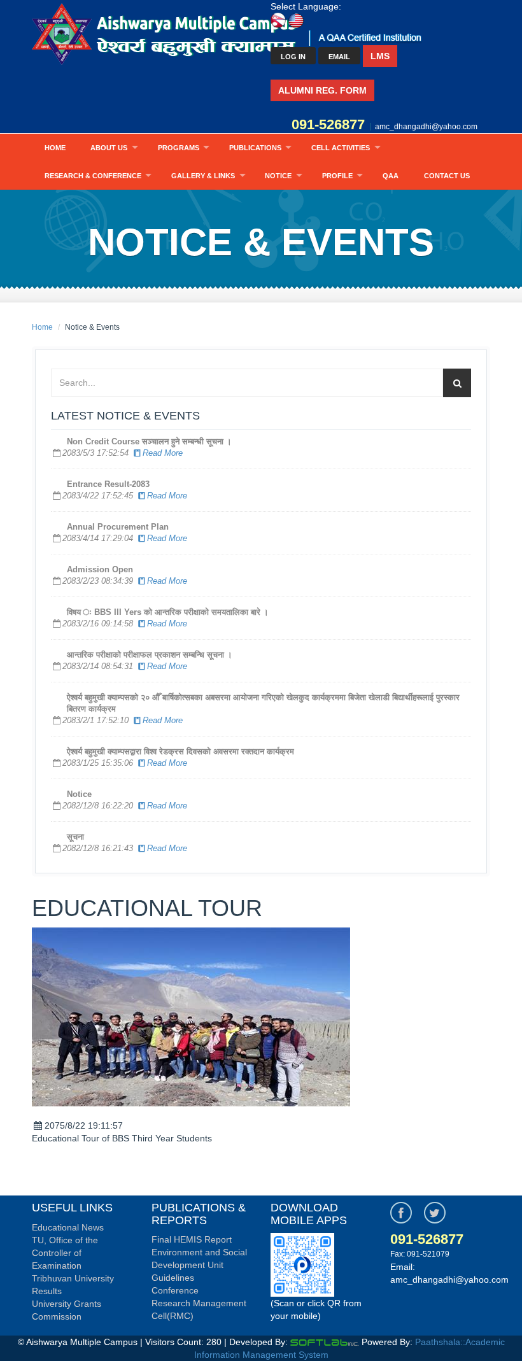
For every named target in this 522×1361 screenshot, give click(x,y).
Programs (178, 148)
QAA (391, 176)
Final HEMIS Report (192, 1239)
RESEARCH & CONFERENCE (93, 176)
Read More (163, 453)
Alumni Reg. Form (322, 90)
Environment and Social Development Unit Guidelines (199, 1265)
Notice (278, 176)
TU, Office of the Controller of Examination (65, 1253)
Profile (337, 176)
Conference (175, 1290)
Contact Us (447, 176)
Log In (293, 56)
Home (55, 148)
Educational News (68, 1227)
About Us (108, 148)
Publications (255, 148)
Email (339, 56)
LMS (380, 56)
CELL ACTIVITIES (340, 148)
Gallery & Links (203, 176)
